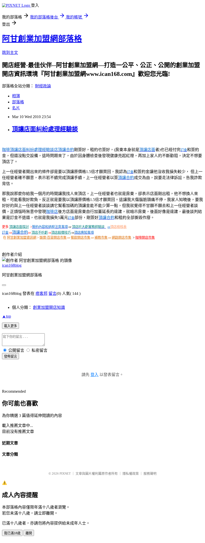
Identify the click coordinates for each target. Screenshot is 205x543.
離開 (29, 533)
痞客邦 (42, 293)
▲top (6, 316)
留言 (52, 293)
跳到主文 (10, 52)
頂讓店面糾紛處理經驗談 (45, 129)
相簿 (16, 96)
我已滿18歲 (12, 533)
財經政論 (43, 86)
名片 (16, 108)
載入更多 (10, 326)
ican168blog (12, 265)
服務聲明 (150, 473)
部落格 (18, 102)
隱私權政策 (130, 473)
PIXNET (65, 473)
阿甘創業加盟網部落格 (42, 38)
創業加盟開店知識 (49, 307)
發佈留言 (10, 356)
